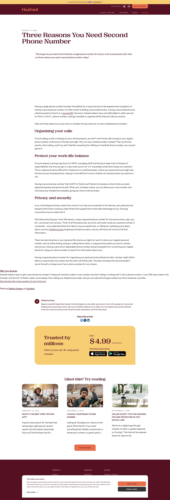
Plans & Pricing (107, 12)
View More (85, 448)
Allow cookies (132, 484)
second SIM (68, 113)
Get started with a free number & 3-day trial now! (23, 281)
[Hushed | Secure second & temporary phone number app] (30, 9)
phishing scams (56, 229)
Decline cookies (132, 489)
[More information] (85, 2)
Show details (31, 492)
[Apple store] (98, 353)
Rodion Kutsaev (16, 288)
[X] (85, 320)
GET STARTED (140, 6)
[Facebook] (81, 320)
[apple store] (124, 6)
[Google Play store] (117, 353)
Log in (145, 12)
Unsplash (30, 288)
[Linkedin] (88, 320)
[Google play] (129, 6)
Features (123, 12)
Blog (135, 12)
